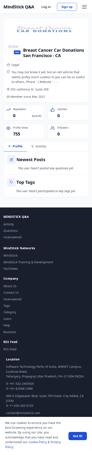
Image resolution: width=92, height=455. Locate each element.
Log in (46, 7)
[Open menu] (84, 7)
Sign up (67, 7)
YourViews (10, 268)
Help (6, 325)
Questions (10, 231)
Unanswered (12, 237)
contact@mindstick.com (23, 413)
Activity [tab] (41, 146)
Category (9, 312)
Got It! (77, 436)
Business (9, 332)
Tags (6, 306)
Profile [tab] (17, 146)
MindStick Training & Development (28, 262)
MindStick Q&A (18, 7)
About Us (9, 286)
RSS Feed (9, 349)
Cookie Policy (37, 442)
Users (7, 319)
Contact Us (11, 292)
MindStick (10, 255)
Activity (8, 224)
